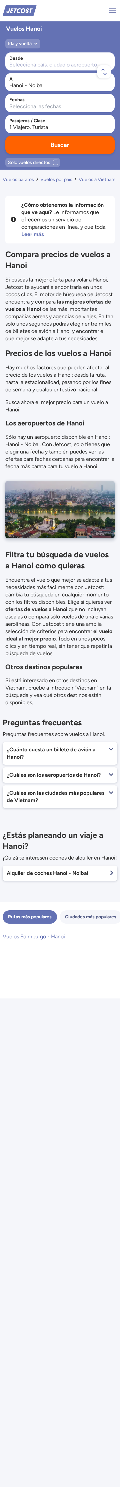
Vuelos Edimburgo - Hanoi (34, 936)
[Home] (20, 10)
